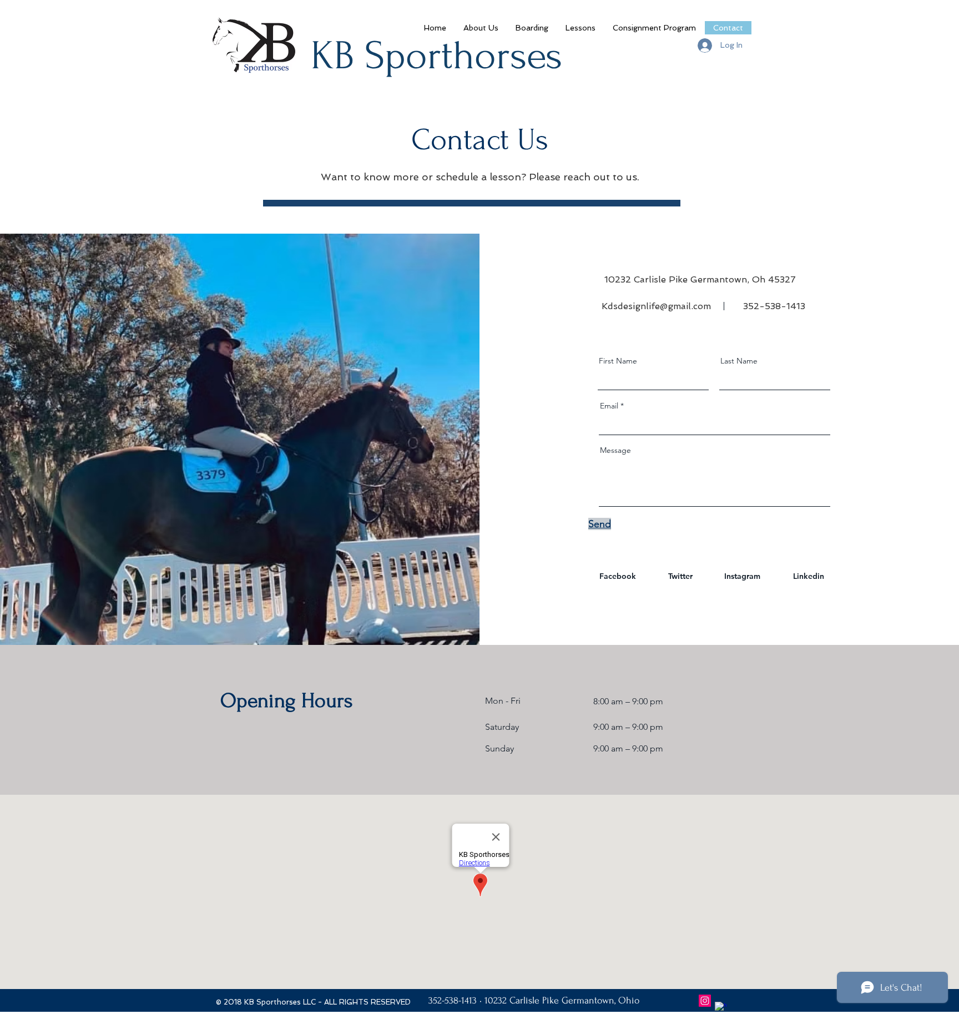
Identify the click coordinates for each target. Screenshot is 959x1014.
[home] (721, 1008)
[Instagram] (705, 1001)
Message (615, 450)
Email (609, 406)
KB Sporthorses (436, 55)
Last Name (739, 361)
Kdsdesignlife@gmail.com (656, 306)
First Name (618, 361)
